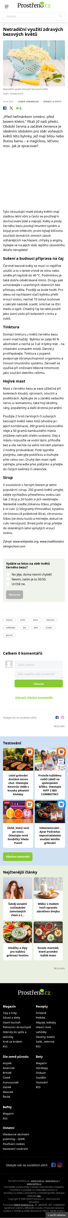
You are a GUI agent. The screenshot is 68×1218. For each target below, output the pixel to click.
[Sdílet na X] (11, 108)
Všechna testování (18, 856)
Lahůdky (41, 1032)
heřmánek (10, 628)
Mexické (8, 1092)
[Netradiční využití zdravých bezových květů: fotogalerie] (34, 63)
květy (23, 620)
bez (24, 628)
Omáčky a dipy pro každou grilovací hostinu (18, 951)
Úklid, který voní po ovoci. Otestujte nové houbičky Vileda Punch (18, 835)
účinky (49, 628)
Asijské (7, 1063)
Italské (7, 1087)
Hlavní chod (43, 1027)
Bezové (9, 635)
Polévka (40, 1017)
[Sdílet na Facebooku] (4, 108)
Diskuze (41, 1072)
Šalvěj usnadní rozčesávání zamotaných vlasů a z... (17, 909)
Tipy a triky (10, 1013)
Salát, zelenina (45, 1041)
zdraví (9, 620)
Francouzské (11, 1082)
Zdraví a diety (52, 101)
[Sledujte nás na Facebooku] (57, 717)
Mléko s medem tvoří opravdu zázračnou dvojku (48, 907)
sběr (36, 628)
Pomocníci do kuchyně (17, 1027)
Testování (42, 1082)
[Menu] (6, 6)
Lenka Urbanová (28, 101)
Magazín (9, 1006)
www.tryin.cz (37, 1180)
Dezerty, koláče (45, 1037)
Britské (7, 1072)
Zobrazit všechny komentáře (34, 697)
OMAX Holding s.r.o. (24, 1204)
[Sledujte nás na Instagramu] (62, 717)
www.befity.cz (34, 1183)
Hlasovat (14, 594)
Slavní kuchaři (12, 1022)
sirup (35, 620)
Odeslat (39, 683)
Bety (39, 1057)
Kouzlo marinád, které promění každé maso (48, 951)
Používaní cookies (14, 1144)
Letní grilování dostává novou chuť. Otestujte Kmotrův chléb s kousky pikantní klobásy (18, 785)
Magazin (41, 1063)
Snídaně (41, 1013)
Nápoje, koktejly (46, 1022)
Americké (9, 1068)
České (6, 1077)
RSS (5, 1046)
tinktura (50, 620)
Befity (7, 1107)
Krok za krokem (12, 1041)
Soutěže (41, 1077)
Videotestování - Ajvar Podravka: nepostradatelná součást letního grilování (50, 835)
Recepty (42, 1006)
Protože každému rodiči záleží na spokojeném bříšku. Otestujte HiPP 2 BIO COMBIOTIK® (49, 785)
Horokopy (42, 1068)
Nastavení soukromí (15, 1149)
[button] (60, 16)
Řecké (6, 1096)
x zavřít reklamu (57, 1215)
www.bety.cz (51, 1180)
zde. (39, 1195)
